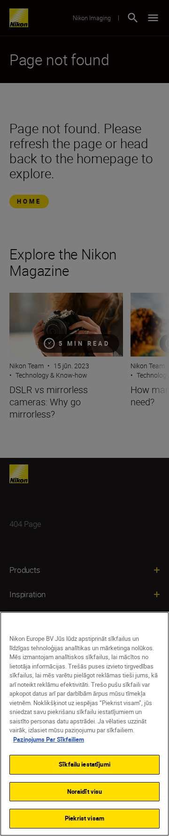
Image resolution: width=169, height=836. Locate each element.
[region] (84, 724)
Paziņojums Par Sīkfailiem (48, 739)
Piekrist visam (84, 818)
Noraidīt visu (84, 791)
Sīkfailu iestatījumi (84, 764)
